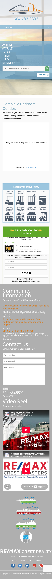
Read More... (7, 316)
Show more (42, 75)
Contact (39, 560)
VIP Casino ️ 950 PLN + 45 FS (18, 331)
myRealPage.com (30, 167)
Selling (30, 560)
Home (14, 560)
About (22, 560)
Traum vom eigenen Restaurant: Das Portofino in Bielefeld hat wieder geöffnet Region (23, 322)
